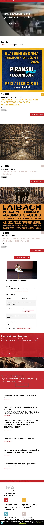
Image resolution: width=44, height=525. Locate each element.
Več (37, 522)
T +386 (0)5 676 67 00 (9, 509)
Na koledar (9, 23)
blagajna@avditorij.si (18, 291)
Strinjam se (21, 523)
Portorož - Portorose (11, 0)
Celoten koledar (21, 257)
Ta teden (19, 44)
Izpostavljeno (7, 44)
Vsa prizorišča (6, 354)
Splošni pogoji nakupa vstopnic (24, 328)
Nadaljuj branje (7, 399)
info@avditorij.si (25, 291)
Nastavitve (41, 522)
